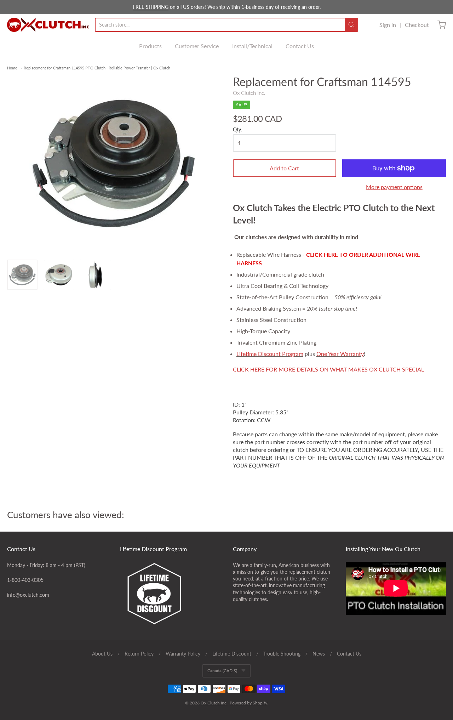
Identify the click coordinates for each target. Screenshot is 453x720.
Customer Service (197, 45)
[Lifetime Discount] (170, 593)
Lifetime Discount (231, 654)
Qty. (237, 129)
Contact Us (300, 45)
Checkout (417, 24)
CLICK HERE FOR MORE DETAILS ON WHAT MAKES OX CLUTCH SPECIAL (328, 369)
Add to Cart (284, 168)
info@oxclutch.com (28, 595)
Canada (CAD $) (222, 670)
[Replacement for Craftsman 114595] (22, 275)
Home (12, 68)
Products (150, 45)
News (318, 654)
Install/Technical (252, 45)
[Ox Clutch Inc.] (48, 25)
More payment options (394, 186)
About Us (102, 654)
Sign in (387, 24)
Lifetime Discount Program (269, 353)
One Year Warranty (340, 353)
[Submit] (351, 25)
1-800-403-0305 (25, 580)
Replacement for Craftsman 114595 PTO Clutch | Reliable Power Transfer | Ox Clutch (97, 68)
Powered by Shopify (248, 702)
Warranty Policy (183, 654)
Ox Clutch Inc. (249, 93)
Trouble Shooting (281, 654)
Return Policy (139, 654)
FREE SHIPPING (150, 7)
